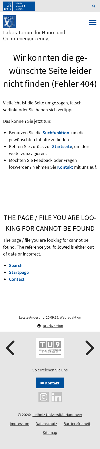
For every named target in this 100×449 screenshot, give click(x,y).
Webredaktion (70, 317)
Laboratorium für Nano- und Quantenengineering (34, 35)
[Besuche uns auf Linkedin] (56, 396)
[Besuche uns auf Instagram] (43, 396)
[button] (10, 348)
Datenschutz (46, 423)
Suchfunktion (56, 133)
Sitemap (50, 432)
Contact (17, 279)
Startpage (19, 272)
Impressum (19, 423)
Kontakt (65, 167)
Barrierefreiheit (77, 423)
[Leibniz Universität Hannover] (19, 6)
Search (16, 265)
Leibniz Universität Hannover (57, 414)
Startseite (62, 146)
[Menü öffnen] (93, 23)
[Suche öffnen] (94, 6)
